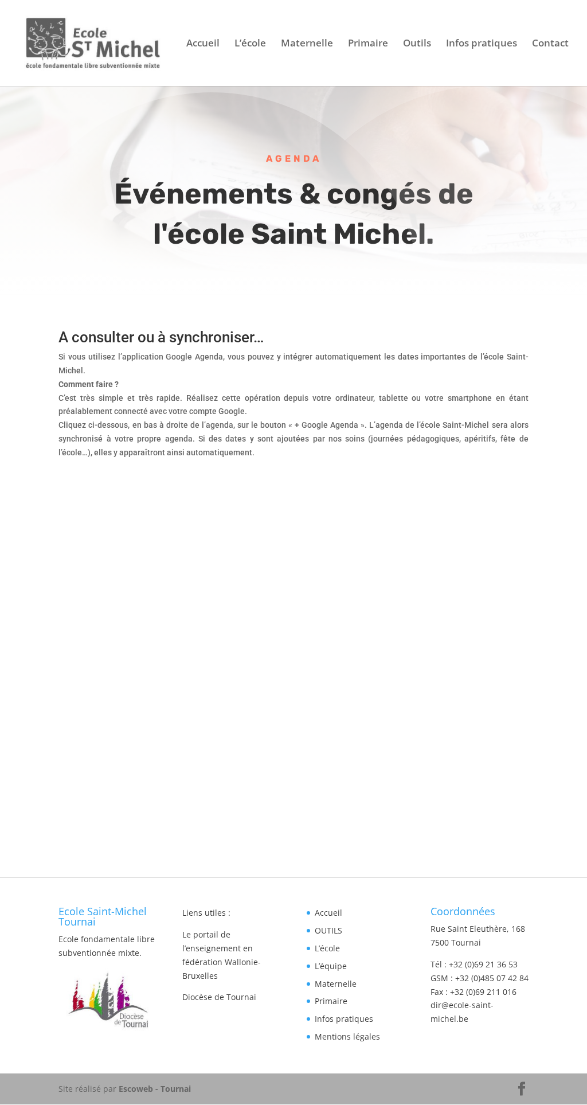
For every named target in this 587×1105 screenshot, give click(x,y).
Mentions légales (347, 1036)
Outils (417, 44)
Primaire (368, 44)
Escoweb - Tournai (155, 1088)
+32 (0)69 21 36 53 (483, 964)
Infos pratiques (481, 44)
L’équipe (331, 965)
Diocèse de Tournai (219, 996)
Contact (550, 44)
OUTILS (328, 930)
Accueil (203, 44)
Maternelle (307, 44)
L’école (250, 44)
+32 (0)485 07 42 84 (492, 978)
